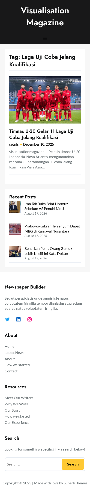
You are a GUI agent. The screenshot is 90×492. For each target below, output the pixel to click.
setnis (14, 144)
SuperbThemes (75, 483)
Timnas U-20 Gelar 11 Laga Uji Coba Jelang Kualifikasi (41, 134)
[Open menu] (45, 39)
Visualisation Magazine (45, 16)
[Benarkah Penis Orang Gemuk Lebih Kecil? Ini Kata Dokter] (15, 252)
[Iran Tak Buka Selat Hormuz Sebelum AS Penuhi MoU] (15, 207)
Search (73, 464)
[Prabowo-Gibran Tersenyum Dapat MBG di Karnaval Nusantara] (15, 230)
